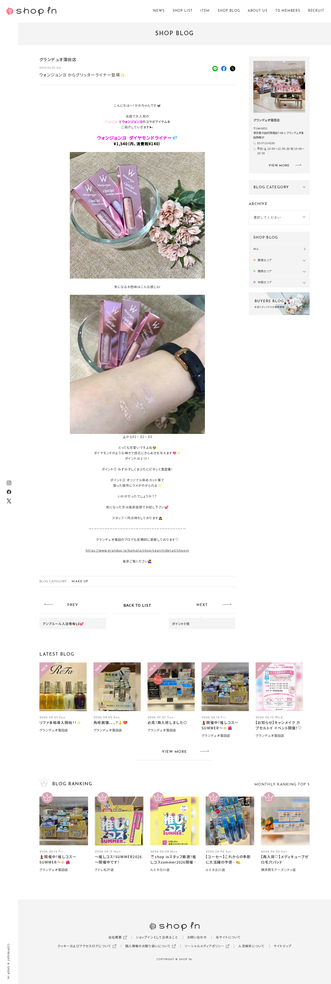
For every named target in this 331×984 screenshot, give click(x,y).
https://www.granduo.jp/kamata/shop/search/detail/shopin (137, 550)
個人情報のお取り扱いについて (148, 946)
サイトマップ (283, 946)
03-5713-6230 (266, 143)
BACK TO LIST (137, 605)
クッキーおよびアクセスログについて (84, 946)
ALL (256, 249)
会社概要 (115, 937)
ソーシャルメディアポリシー (204, 946)
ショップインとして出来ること (157, 937)
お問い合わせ (197, 937)
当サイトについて (228, 937)
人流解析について (251, 946)
